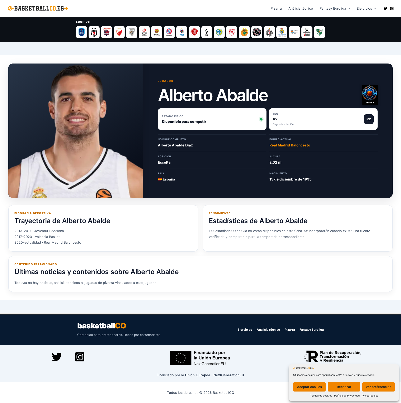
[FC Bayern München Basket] (169, 32)
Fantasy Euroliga (333, 8)
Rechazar (344, 387)
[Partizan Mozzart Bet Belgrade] (269, 32)
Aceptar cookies (309, 387)
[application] (348, 8)
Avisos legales (370, 395)
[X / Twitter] (385, 8)
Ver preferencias (378, 387)
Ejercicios (364, 8)
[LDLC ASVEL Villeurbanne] (206, 32)
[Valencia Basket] (294, 32)
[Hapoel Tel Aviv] (194, 32)
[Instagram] (392, 8)
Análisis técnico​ (300, 8)
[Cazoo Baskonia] (106, 32)
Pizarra (276, 8)
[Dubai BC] (131, 32)
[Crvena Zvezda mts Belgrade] (119, 32)
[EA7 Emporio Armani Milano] (144, 32)
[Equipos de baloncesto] (200, 32)
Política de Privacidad (347, 395)
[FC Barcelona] (156, 32)
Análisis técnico (268, 329)
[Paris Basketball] (256, 32)
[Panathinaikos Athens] (244, 32)
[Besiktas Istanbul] (94, 32)
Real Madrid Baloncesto (289, 145)
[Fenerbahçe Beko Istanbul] (181, 32)
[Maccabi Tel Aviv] (219, 32)
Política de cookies (321, 395)
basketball (101, 326)
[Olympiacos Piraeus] (231, 32)
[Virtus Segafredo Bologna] (306, 32)
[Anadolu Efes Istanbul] (81, 32)
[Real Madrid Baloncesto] (281, 32)
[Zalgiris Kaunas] (319, 32)
